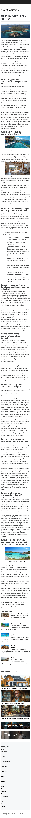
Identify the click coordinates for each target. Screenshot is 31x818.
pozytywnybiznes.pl (21, 561)
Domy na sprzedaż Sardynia (17, 624)
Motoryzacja (4, 766)
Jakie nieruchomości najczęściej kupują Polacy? (15, 718)
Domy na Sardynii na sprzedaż (18, 634)
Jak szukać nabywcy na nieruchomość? (12, 703)
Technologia (4, 789)
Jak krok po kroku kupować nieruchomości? (14, 688)
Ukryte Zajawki (4, 796)
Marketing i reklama (5, 761)
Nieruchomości (4, 769)
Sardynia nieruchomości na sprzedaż (20, 613)
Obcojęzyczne (4, 771)
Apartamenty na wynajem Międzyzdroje (20, 657)
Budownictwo (4, 751)
